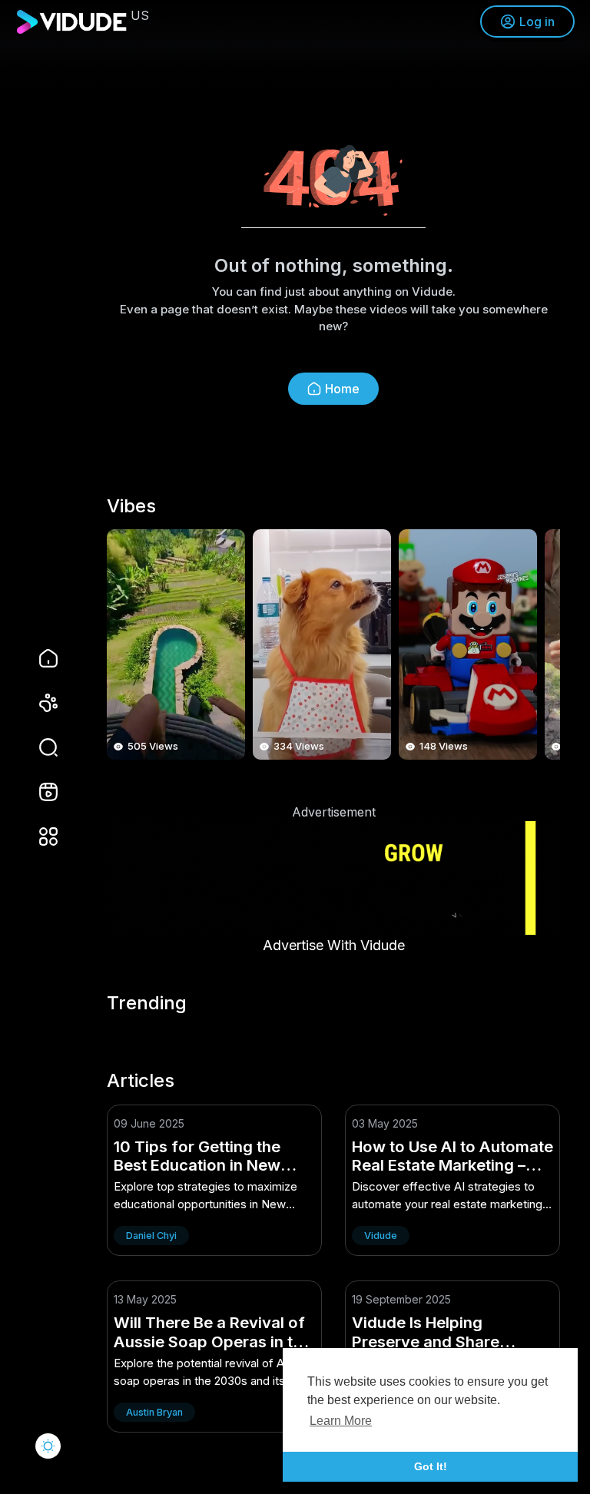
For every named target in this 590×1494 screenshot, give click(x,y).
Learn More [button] (341, 1420)
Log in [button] (537, 21)
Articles (140, 1081)
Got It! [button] (430, 1466)
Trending (147, 1003)
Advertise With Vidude (334, 945)
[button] (38, 747)
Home (342, 388)
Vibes (131, 506)
